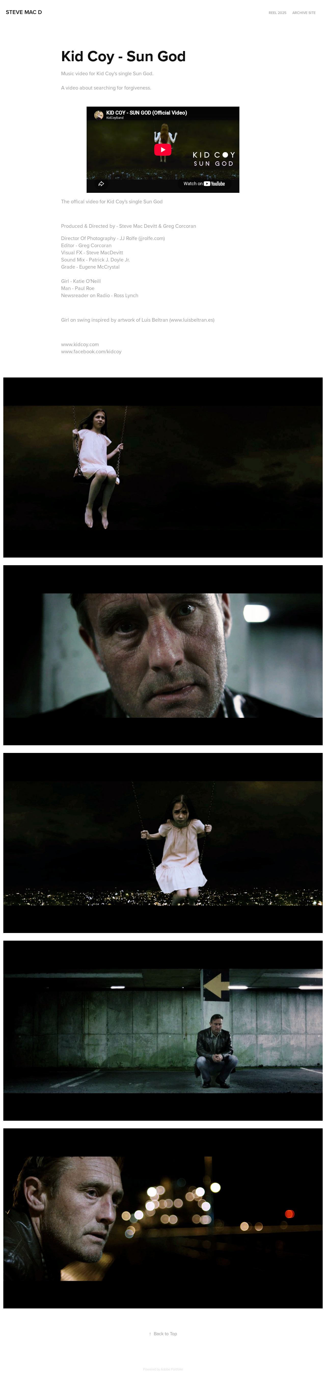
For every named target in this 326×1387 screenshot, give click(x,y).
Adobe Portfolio (172, 1369)
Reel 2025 (277, 12)
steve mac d (24, 12)
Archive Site (304, 12)
